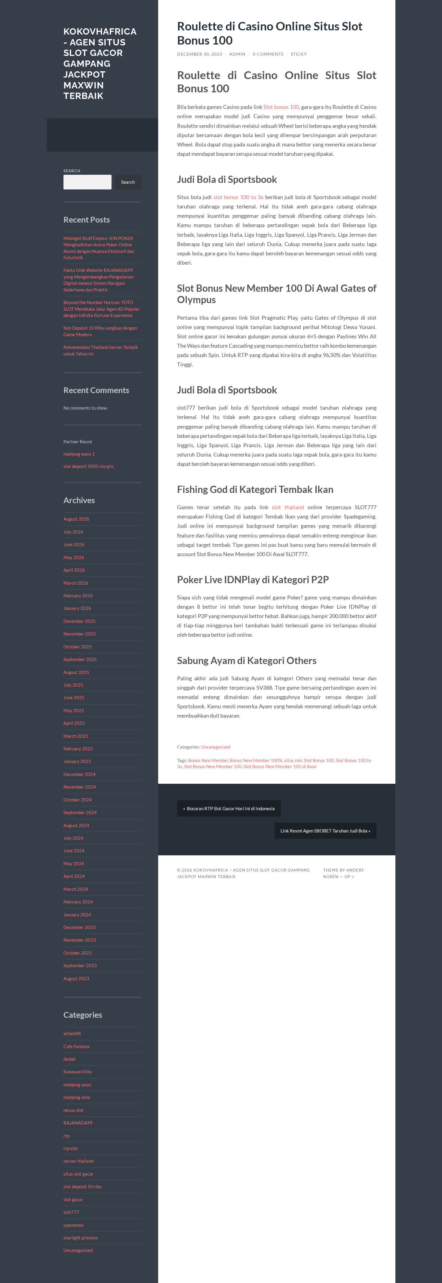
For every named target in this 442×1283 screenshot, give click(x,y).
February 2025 (78, 748)
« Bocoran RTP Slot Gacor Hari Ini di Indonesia (229, 808)
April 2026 (74, 570)
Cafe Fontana (76, 1046)
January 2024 (77, 914)
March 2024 (75, 889)
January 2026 (77, 608)
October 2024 (77, 799)
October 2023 (77, 952)
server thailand (78, 1161)
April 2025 (74, 723)
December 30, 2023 (199, 54)
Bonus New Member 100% (256, 760)
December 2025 (79, 621)
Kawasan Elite (77, 1071)
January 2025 (77, 761)
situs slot (293, 760)
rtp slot (70, 1148)
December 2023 (79, 927)
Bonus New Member (208, 760)
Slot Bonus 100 (319, 760)
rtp (66, 1135)
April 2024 (74, 876)
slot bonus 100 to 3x (238, 197)
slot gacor (73, 1199)
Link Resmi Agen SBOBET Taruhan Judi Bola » (325, 830)
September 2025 (80, 659)
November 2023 (79, 940)
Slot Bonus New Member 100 (213, 766)
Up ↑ (350, 876)
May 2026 (73, 557)
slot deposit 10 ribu (82, 1186)
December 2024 (79, 774)
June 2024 (73, 850)
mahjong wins (76, 1097)
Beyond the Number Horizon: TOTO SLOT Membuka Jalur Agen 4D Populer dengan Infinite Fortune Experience (101, 309)
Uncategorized (78, 1250)
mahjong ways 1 (79, 454)
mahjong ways (77, 1084)
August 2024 (76, 825)
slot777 (71, 1212)
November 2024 (79, 786)
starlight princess (80, 1237)
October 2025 (77, 646)
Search (72, 170)
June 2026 (73, 544)
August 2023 (76, 978)
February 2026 (78, 595)
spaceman (73, 1225)
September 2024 (80, 812)
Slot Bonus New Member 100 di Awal (280, 766)
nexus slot (73, 1110)
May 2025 (73, 710)
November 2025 (79, 633)
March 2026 (75, 583)
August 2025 (76, 672)
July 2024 (73, 838)
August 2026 (76, 519)
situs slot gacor (78, 1174)
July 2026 (73, 531)
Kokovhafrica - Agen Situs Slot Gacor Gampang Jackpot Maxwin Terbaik (100, 63)
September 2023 (80, 965)
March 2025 (75, 736)
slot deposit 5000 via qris (88, 466)
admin (237, 54)
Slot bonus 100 (281, 106)
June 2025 (73, 697)
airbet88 (72, 1033)
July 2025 (73, 685)
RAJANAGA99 (78, 1122)
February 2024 (78, 901)
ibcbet (69, 1059)
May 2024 (73, 863)
